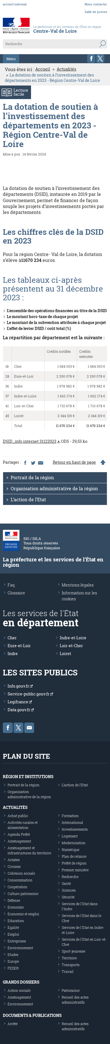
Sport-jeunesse (73, 951)
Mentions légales (78, 585)
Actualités (66, 69)
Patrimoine (71, 990)
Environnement (20, 947)
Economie (16, 907)
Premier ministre (75, 870)
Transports (71, 964)
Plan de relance (74, 856)
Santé (66, 883)
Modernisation (73, 843)
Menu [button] (11, 58)
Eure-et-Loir (19, 645)
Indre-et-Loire (73, 637)
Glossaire (16, 593)
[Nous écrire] (29, 728)
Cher (12, 637)
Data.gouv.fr (19, 709)
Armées (14, 859)
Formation (70, 815)
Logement (70, 836)
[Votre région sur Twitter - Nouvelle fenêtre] (100, 58)
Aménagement (19, 841)
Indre (13, 653)
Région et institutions (28, 776)
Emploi (13, 934)
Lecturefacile (21, 92)
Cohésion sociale (21, 873)
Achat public (18, 815)
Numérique (70, 849)
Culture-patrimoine (23, 893)
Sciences (69, 890)
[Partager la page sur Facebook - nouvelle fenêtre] (25, 462)
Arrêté (12, 1023)
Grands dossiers (21, 982)
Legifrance (18, 701)
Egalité (13, 927)
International (72, 822)
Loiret (65, 653)
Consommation (20, 880)
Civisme (14, 866)
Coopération (17, 887)
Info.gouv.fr (19, 686)
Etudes (13, 954)
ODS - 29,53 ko (45, 441)
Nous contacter (96, 4)
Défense (14, 900)
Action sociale (19, 990)
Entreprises (17, 941)
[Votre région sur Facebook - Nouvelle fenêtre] (91, 58)
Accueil (42, 69)
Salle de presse (96, 12)
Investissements (75, 829)
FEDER (13, 968)
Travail (68, 971)
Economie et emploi (23, 914)
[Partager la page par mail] (40, 462)
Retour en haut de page (74, 462)
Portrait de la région (32, 477)
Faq (11, 585)
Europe (13, 961)
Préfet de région (74, 863)
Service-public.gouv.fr (29, 694)
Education (16, 920)
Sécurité (68, 897)
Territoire (69, 958)
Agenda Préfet (19, 834)
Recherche (70, 876)
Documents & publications (32, 1015)
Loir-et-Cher (71, 645)
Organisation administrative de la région (54, 488)
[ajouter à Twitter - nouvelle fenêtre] (32, 462)
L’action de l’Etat (28, 499)
